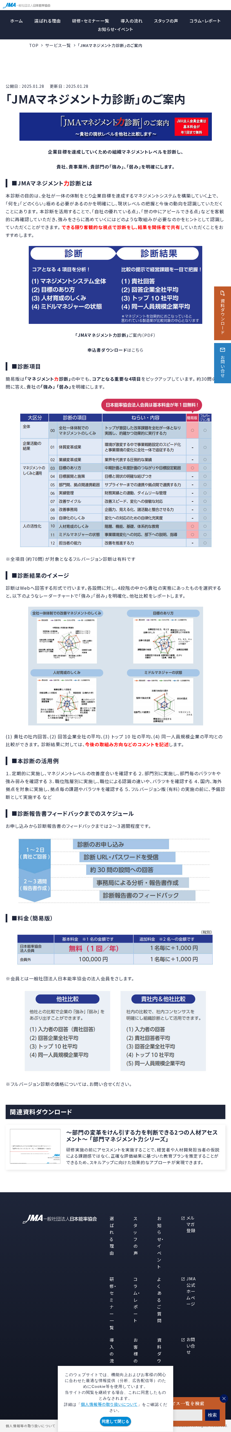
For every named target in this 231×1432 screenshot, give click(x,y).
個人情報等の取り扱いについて (109, 1404)
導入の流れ (132, 21)
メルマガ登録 (191, 1224)
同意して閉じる (115, 1421)
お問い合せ (190, 1345)
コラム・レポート (205, 21)
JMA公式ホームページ (191, 1291)
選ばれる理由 (47, 21)
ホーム (16, 21)
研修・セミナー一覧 (90, 21)
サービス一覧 (58, 45)
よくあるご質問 (159, 1299)
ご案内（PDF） (115, 335)
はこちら (115, 350)
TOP (34, 45)
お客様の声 (136, 1353)
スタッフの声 (166, 21)
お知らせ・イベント (115, 29)
